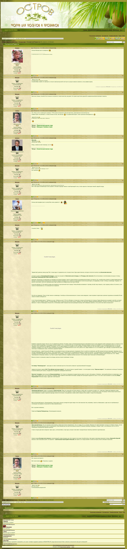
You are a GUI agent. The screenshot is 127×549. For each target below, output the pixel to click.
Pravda (17, 198)
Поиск (120, 35)
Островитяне (105, 35)
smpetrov (17, 138)
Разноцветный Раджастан (33, 42)
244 (55, 110)
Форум (3, 42)
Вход (121, 30)
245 (55, 138)
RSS (19, 30)
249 (55, 225)
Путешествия (22, 42)
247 (55, 182)
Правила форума (113, 35)
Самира (14, 40)
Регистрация (116, 30)
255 (53, 483)
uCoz (73, 546)
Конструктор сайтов (65, 546)
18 (21, 38)
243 (55, 94)
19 (23, 38)
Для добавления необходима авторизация (63, 545)
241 (55, 48)
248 (55, 198)
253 (53, 422)
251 (53, 313)
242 (55, 77)
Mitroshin (17, 77)
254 (53, 456)
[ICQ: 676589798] (41, 223)
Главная (85, 30)
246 (55, 165)
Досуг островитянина (12, 42)
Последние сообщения (95, 35)
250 (53, 241)
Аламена (17, 48)
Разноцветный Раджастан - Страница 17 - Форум (100, 30)
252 (53, 388)
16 (18, 38)
